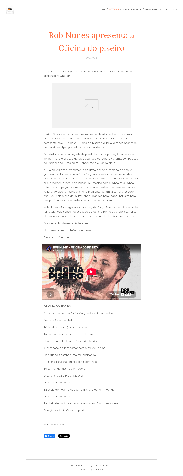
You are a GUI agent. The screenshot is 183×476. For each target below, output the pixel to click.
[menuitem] (103, 9)
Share (51, 436)
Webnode (98, 469)
